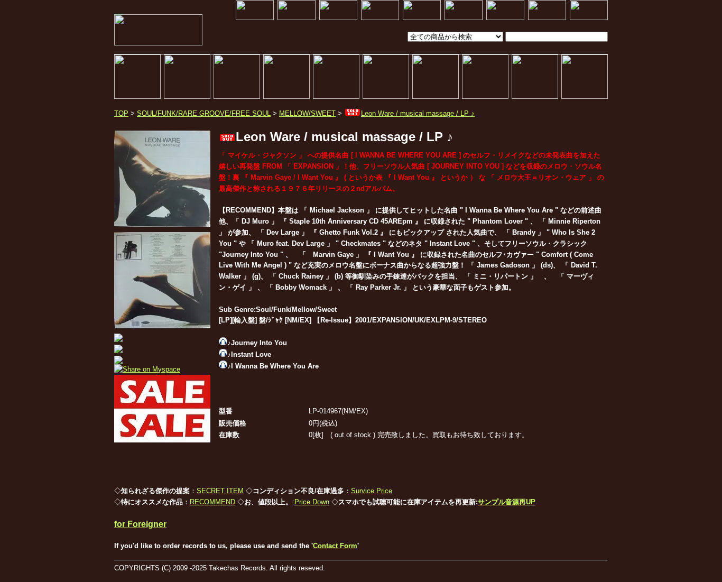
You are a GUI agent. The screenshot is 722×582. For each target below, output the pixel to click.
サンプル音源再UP (506, 502)
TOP (121, 113)
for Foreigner (140, 524)
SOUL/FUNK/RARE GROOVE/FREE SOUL (204, 113)
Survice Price (371, 491)
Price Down (311, 502)
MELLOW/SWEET (307, 113)
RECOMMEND (212, 502)
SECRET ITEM (220, 491)
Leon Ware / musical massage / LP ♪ (418, 113)
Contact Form (335, 546)
